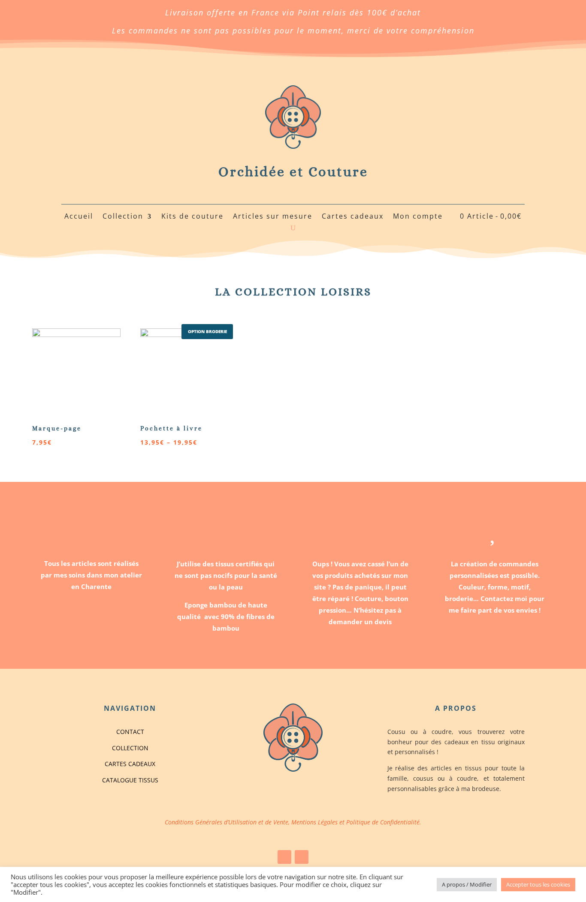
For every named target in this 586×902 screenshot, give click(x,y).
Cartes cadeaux (353, 217)
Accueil (78, 217)
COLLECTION (130, 748)
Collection (123, 217)
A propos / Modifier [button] (467, 884)
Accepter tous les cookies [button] (538, 884)
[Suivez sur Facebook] (284, 857)
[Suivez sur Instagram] (301, 857)
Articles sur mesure (272, 217)
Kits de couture (192, 217)
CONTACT (130, 732)
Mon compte (418, 217)
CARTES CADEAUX (130, 764)
